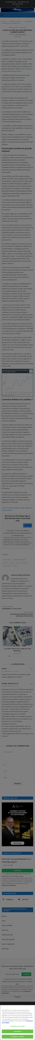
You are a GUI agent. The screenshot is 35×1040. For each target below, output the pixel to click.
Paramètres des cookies (17, 1026)
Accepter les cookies (17, 1036)
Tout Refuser (17, 1031)
